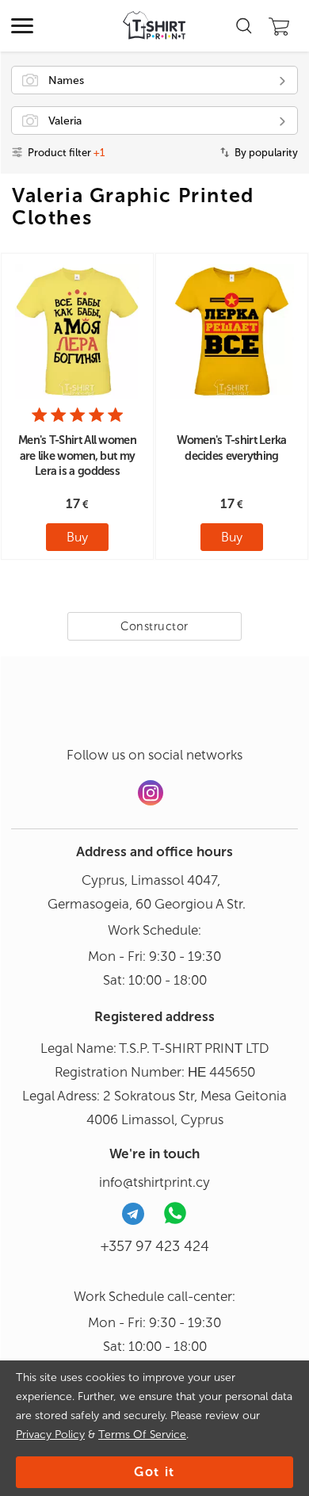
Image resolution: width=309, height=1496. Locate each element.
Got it (154, 1471)
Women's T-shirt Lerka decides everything (231, 448)
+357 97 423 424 (155, 1246)
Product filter (66, 153)
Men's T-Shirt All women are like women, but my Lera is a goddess (77, 455)
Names (66, 80)
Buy (77, 537)
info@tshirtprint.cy (154, 1182)
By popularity (266, 153)
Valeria (65, 121)
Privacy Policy (50, 1434)
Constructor (154, 626)
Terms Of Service (142, 1434)
